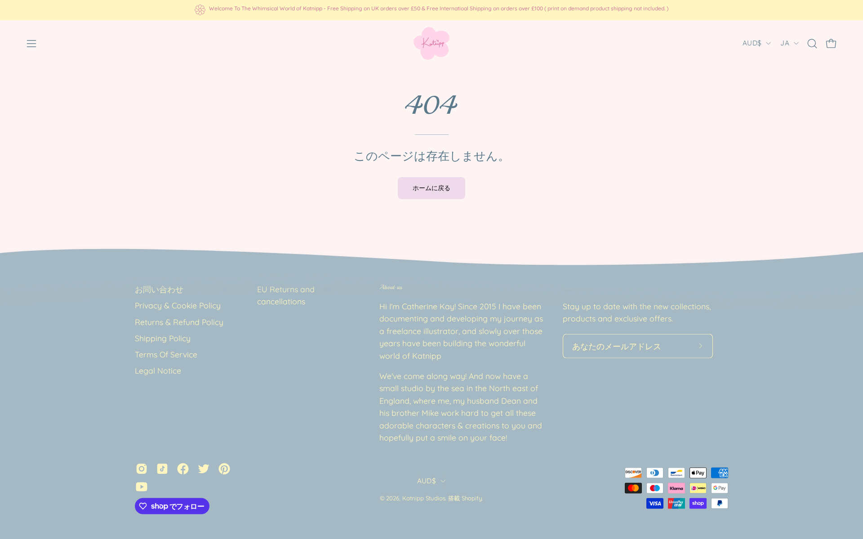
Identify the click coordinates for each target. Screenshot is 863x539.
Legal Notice (158, 370)
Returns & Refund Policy (179, 321)
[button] (812, 43)
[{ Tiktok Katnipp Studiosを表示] (162, 468)
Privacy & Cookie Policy (178, 305)
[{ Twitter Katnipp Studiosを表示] (203, 468)
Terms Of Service (166, 354)
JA (784, 43)
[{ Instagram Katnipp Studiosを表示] (141, 468)
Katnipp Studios (423, 498)
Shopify (472, 498)
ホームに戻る (431, 188)
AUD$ (752, 43)
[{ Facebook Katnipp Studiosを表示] (183, 468)
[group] (431, 10)
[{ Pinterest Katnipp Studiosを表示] (224, 468)
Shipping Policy (163, 338)
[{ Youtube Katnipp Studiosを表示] (141, 486)
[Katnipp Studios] (431, 43)
